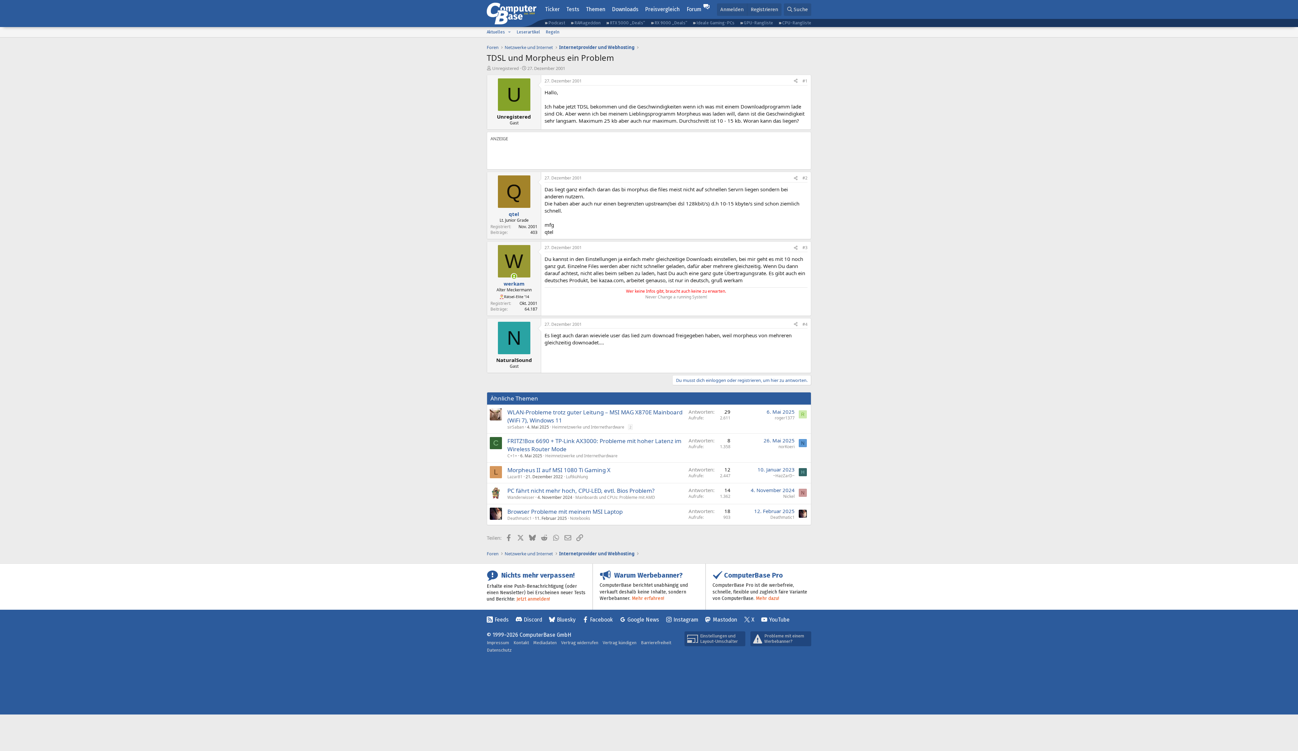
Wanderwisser (520, 497)
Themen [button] (595, 9)
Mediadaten (545, 642)
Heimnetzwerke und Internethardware (588, 427)
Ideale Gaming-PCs (715, 22)
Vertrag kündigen (619, 642)
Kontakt (521, 642)
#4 (805, 324)
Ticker (552, 9)
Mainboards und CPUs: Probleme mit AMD (615, 497)
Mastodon (725, 619)
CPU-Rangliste (796, 22)
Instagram (685, 619)
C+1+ (512, 456)
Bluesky (566, 619)
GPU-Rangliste (758, 22)
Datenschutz (499, 650)
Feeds (502, 619)
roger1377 (785, 418)
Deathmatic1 (519, 518)
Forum (694, 9)
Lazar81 (515, 477)
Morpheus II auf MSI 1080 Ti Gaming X (558, 470)
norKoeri (786, 447)
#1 (805, 81)
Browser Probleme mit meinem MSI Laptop (565, 511)
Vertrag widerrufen (579, 642)
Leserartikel (528, 31)
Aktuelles (496, 31)
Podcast (556, 22)
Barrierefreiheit (656, 642)
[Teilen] (795, 81)
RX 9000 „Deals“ (670, 22)
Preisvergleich (662, 9)
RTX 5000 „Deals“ (627, 22)
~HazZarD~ (784, 476)
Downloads (625, 9)
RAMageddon (587, 22)
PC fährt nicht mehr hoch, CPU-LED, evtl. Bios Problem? (580, 490)
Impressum (498, 642)
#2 (805, 178)
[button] (509, 32)
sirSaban (515, 427)
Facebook (601, 619)
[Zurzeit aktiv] (514, 276)
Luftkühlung (577, 477)
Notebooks (580, 518)
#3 (805, 247)
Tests (572, 9)
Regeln (552, 31)
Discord (533, 619)
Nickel (789, 496)
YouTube (779, 619)
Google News (643, 619)
